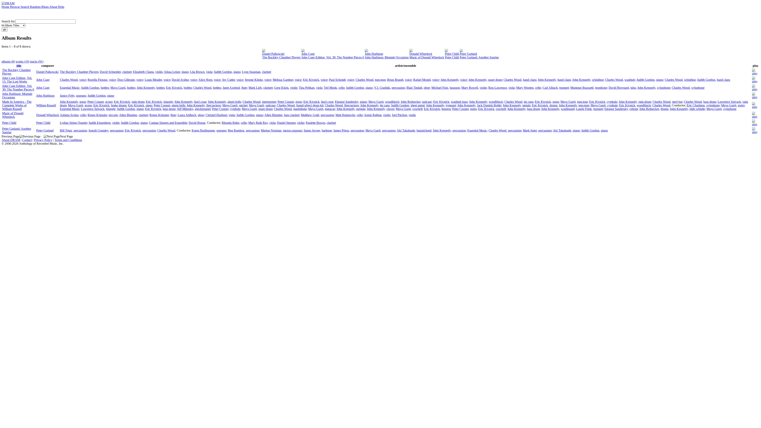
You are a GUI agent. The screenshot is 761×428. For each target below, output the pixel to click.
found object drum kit (309, 105)
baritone (327, 130)
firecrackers (213, 105)
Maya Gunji (117, 87)
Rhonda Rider (230, 122)
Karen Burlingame (203, 130)
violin (159, 72)
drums (553, 105)
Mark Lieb (255, 87)
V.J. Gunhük (382, 87)
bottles (105, 87)
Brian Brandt (395, 79)
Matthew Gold (310, 115)
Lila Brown (197, 72)
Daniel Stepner (286, 122)
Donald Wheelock (420, 53)
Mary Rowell (469, 87)
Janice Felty (67, 95)
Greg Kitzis (281, 87)
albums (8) (8, 61)
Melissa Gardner (283, 79)
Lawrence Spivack (729, 101)
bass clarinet (291, 115)
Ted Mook (330, 87)
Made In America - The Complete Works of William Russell (17, 105)
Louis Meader (153, 79)
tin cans (528, 101)
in (3, 25)
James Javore (312, 130)
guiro (741, 105)
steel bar (677, 101)
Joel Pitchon (399, 115)
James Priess (341, 130)
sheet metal (417, 105)
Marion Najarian (271, 130)
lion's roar (200, 101)
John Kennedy (450, 79)
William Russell (46, 105)
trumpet (564, 87)
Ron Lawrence (497, 87)
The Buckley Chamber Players (281, 57)
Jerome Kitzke (254, 79)
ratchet (243, 105)
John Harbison (374, 53)
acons (108, 101)
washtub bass (459, 101)
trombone (601, 87)
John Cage (308, 53)
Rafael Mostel (422, 79)
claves (390, 109)
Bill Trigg (66, 130)
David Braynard (619, 87)
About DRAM (11, 140)
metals (526, 105)
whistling (597, 79)
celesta (633, 109)
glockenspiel (202, 109)
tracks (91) (36, 61)
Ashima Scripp (69, 115)
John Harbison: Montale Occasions (387, 57)
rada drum (138, 101)
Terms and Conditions (68, 140)
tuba (633, 87)
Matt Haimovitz (345, 115)
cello (341, 87)
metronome (269, 101)
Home (6, 7)
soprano (81, 95)
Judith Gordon (223, 72)
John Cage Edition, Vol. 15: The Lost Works (17, 79)
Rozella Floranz (97, 79)
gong (82, 101)
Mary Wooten (524, 87)
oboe (427, 87)
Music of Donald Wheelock (426, 57)
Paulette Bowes (315, 122)
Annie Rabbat (372, 115)
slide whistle (697, 109)
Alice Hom (205, 79)
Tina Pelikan (307, 87)
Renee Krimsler (97, 115)
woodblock (392, 101)
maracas (330, 109)
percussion (398, 87)
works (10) (22, 61)
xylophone (663, 87)
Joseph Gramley (98, 130)
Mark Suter (530, 130)
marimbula (300, 109)
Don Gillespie (126, 79)
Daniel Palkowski (273, 53)
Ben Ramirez (236, 130)
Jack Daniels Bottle (489, 105)
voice (82, 79)
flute (244, 87)
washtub (629, 79)
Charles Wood (69, 79)
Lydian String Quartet (73, 122)
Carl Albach (550, 87)
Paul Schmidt (337, 79)
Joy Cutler (228, 79)
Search (25, 7)
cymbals (612, 101)
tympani (451, 105)
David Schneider (110, 72)
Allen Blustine (128, 115)
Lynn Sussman (251, 72)
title (18, 65)
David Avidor (180, 79)
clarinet (126, 72)
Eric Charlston (696, 105)
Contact (27, 140)
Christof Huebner (216, 115)
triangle (168, 101)
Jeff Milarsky (185, 109)
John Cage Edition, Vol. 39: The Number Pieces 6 (332, 57)
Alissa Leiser (172, 72)
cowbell (417, 109)
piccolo (113, 115)
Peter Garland (468, 53)
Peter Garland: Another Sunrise (479, 57)
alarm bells (234, 101)
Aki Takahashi (406, 130)
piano (185, 72)
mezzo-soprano (292, 130)
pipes (149, 105)
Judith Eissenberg (100, 122)
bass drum (709, 101)
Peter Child (452, 53)
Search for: (8, 21)
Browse (15, 7)
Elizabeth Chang (143, 72)
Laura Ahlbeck (187, 115)
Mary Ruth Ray (258, 122)
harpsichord (424, 130)
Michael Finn (439, 87)
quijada (360, 109)
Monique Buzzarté (582, 87)
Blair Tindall (414, 87)
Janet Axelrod (231, 87)
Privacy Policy (43, 140)
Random (35, 7)
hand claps (529, 79)
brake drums (118, 105)
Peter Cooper (95, 101)
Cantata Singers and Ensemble (168, 122)
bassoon (455, 87)
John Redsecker (410, 101)
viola (209, 72)
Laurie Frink (584, 109)
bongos (446, 109)
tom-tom (380, 79)
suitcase (427, 101)
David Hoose (197, 122)
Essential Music (69, 87)
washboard (568, 109)
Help (61, 7)
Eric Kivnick (311, 79)
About (53, 7)
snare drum (495, 79)
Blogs (45, 7)
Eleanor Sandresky (346, 101)
